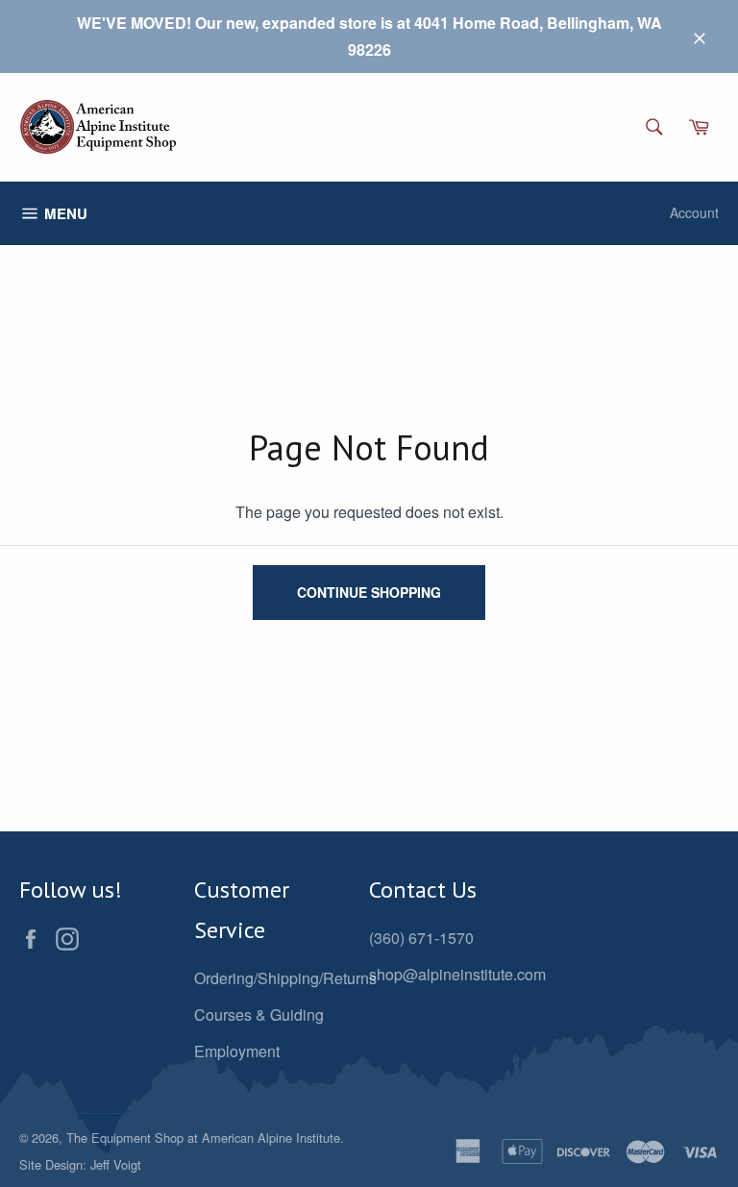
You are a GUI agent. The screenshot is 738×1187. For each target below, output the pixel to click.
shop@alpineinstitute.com (457, 974)
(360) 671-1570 (421, 938)
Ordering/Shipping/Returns (285, 978)
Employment (237, 1051)
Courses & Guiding (259, 1014)
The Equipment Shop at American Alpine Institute (203, 1137)
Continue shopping (369, 592)
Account (694, 212)
